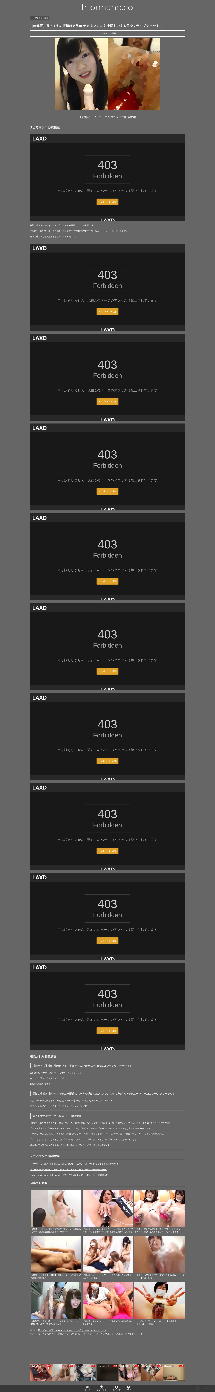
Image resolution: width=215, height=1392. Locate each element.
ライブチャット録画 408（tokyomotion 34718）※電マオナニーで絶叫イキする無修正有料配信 (74, 1164)
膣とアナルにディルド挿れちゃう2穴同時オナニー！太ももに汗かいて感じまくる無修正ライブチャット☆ (90, 1334)
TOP (129, 1390)
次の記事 (116, 1390)
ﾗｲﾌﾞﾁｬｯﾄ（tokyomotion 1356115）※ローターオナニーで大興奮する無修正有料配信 (68, 1169)
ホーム (87, 1390)
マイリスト (101, 1390)
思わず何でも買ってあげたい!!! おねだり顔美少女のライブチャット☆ (72, 1330)
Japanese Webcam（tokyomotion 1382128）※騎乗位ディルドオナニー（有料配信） (69, 1175)
